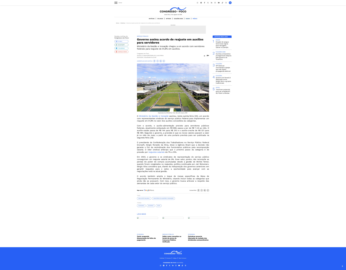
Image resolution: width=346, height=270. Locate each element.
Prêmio (195, 18)
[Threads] (226, 3)
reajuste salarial (144, 198)
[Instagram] (215, 3)
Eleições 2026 (178, 18)
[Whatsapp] (197, 3)
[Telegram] (201, 3)
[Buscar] (230, 2)
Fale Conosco (182, 258)
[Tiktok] (222, 3)
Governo (150, 205)
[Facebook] (204, 3)
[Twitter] (208, 3)
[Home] (173, 10)
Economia (141, 205)
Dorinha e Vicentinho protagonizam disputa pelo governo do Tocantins (223, 56)
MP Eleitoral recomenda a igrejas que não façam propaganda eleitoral (223, 68)
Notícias (151, 18)
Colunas (160, 18)
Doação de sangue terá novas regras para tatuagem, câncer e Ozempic (222, 44)
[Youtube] (219, 3)
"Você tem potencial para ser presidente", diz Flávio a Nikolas (223, 91)
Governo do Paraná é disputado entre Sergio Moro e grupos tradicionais (223, 80)
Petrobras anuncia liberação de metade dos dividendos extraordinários (198, 238)
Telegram (121, 48)
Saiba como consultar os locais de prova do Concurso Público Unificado (171, 239)
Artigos (168, 18)
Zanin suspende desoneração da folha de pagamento (146, 238)
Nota (158, 205)
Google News (122, 51)
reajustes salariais (156, 152)
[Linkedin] (211, 3)
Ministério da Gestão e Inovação (153, 116)
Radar (188, 18)
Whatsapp (121, 45)
